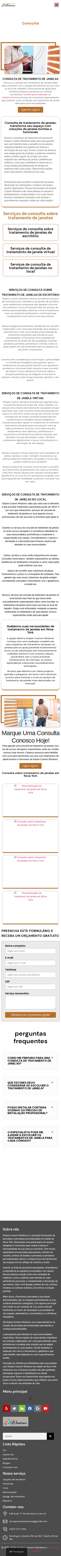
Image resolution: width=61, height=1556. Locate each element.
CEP (7, 981)
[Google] (37, 1408)
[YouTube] (45, 1408)
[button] (56, 5)
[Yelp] (6, 1408)
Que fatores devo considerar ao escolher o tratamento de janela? (28, 1085)
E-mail (9, 958)
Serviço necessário (17, 993)
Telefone (10, 970)
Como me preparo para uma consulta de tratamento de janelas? (29, 1060)
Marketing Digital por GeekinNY (39, 1549)
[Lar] (14, 1408)
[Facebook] (29, 1408)
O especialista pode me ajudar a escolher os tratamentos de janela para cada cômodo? (30, 1136)
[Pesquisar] (50, 1436)
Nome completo (15, 946)
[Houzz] (22, 1408)
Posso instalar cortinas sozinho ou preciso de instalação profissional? (28, 1110)
